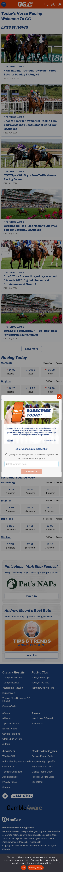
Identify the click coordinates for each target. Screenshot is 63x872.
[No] (59, 862)
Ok (23, 867)
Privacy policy (35, 867)
